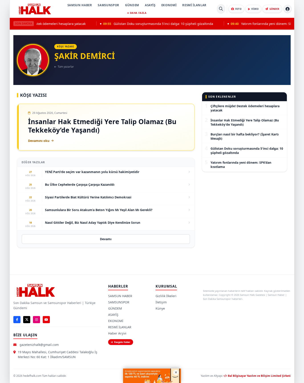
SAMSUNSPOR (108, 5)
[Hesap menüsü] (288, 9)
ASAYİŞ (150, 5)
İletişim (161, 302)
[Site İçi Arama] (221, 9)
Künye (160, 308)
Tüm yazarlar (66, 67)
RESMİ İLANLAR (194, 5)
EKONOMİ (169, 5)
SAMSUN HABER (79, 5)
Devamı (105, 239)
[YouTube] (46, 319)
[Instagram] (36, 319)
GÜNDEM (132, 5)
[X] (26, 319)
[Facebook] (16, 319)
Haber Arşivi (117, 333)
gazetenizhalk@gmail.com (39, 345)
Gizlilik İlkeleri (166, 296)
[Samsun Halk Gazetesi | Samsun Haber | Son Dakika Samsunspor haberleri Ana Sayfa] (34, 8)
